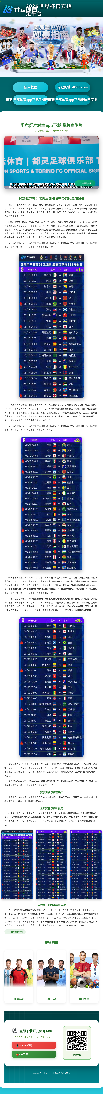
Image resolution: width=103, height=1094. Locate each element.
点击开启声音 (86, 183)
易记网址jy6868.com (72, 87)
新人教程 (30, 87)
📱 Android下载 (24, 1045)
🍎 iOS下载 (22, 1054)
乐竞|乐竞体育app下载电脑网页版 (72, 100)
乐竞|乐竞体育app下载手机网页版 (30, 100)
